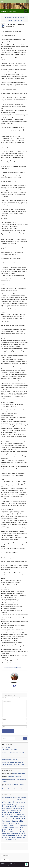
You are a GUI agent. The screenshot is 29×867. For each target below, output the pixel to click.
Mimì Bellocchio (11, 819)
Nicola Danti (8, 821)
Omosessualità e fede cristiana (15, 788)
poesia (19, 827)
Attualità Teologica (15, 28)
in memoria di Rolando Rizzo (8, 11)
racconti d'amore (16, 829)
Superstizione (15, 835)
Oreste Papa (5, 823)
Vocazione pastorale (9, 839)
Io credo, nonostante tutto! (18, 773)
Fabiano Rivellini (20, 806)
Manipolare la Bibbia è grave (13, 20)
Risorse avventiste (18, 832)
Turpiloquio (21, 837)
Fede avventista (8, 808)
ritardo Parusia (7, 833)
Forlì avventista (19, 808)
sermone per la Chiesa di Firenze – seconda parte (14, 756)
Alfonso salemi (7, 797)
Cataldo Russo (12, 799)
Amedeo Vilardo (16, 797)
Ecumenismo (9, 806)
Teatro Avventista (10, 837)
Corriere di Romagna (12, 804)
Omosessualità (18, 821)
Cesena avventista (12, 800)
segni (16, 667)
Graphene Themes (14, 865)
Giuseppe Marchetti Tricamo (16, 810)
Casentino (6, 799)
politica (7, 829)
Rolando (9, 28)
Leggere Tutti (21, 814)
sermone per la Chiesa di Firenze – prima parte (13, 752)
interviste (15, 814)
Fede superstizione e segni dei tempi (15, 17)
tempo (20, 667)
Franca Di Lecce (6, 810)
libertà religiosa (7, 816)
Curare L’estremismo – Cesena (9, 759)
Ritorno (13, 667)
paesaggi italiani (14, 823)
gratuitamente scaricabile (11, 812)
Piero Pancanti (12, 827)
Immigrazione (7, 814)
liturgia (17, 816)
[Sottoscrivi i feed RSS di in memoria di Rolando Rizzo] (2, 1)
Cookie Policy (5, 859)
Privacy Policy (5, 855)
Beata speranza (6, 667)
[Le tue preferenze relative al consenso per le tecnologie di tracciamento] (26, 864)
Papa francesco (13, 825)
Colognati (18, 802)
